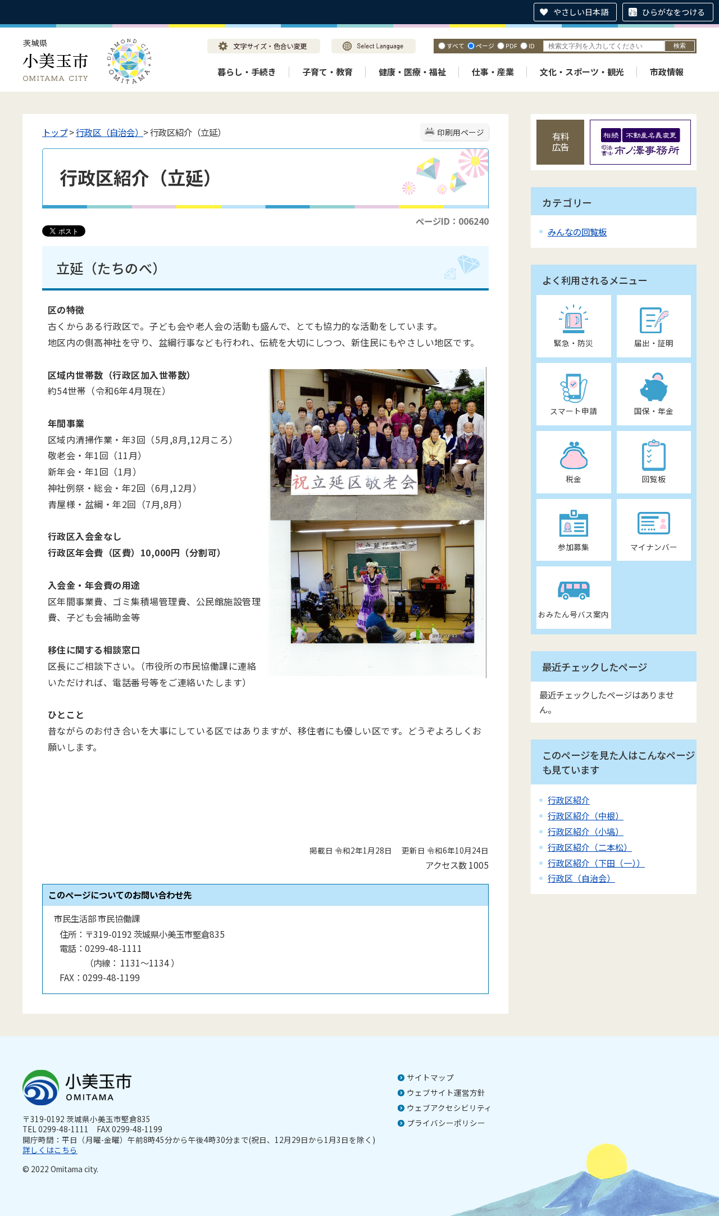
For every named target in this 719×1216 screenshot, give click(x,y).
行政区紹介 (569, 800)
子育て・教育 (327, 72)
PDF (511, 45)
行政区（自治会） (109, 132)
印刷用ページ (460, 132)
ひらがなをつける (673, 11)
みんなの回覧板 (577, 231)
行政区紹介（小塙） (586, 831)
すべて (456, 45)
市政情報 (667, 72)
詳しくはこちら (50, 1149)
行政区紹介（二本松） (590, 847)
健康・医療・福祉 (412, 72)
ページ (485, 45)
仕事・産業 (493, 72)
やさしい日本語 (580, 11)
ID (532, 45)
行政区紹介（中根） (586, 816)
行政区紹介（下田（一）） (596, 863)
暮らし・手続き (246, 72)
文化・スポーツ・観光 (582, 72)
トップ (54, 132)
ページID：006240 (452, 221)
